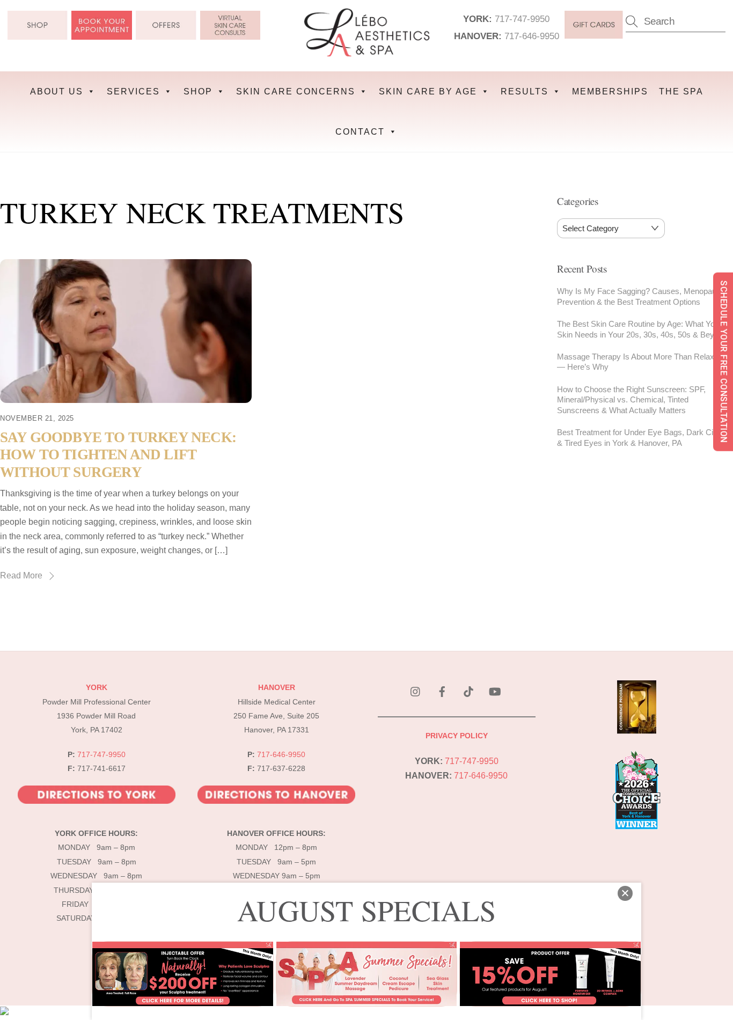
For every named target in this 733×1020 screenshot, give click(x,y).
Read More (21, 575)
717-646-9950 (531, 36)
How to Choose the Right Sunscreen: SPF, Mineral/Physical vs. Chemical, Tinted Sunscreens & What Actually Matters (631, 400)
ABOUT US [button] (56, 91)
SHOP (198, 91)
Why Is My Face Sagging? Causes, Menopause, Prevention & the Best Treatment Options (642, 296)
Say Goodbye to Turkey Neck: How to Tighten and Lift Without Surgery (118, 454)
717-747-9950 (522, 18)
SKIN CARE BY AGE (428, 91)
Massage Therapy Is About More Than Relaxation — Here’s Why (644, 362)
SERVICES (133, 91)
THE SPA (681, 91)
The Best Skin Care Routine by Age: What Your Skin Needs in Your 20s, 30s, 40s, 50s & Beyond (642, 329)
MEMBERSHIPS (610, 91)
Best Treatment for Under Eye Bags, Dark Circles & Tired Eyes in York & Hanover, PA (643, 437)
